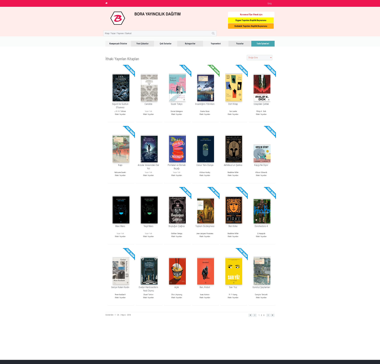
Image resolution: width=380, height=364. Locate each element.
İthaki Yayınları (120, 114)
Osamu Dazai (204, 111)
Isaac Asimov (204, 295)
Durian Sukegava (177, 111)
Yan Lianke (233, 111)
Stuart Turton (148, 295)
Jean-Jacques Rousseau (204, 233)
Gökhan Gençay (176, 233)
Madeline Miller (233, 172)
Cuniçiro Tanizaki (261, 295)
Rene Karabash (120, 295)
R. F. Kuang (233, 295)
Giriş (269, 3)
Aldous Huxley (205, 172)
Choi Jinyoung (176, 295)
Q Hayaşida (261, 233)
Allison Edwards (261, 172)
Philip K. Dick (261, 111)
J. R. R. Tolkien (120, 111)
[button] (250, 315)
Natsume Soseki (120, 172)
